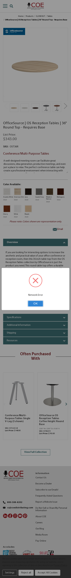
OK (35, 303)
